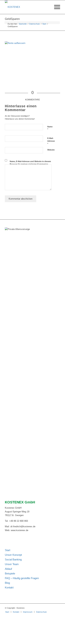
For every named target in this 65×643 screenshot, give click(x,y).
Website (51, 150)
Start (7, 550)
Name (50, 128)
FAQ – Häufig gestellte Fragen (22, 578)
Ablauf (8, 568)
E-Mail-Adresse (51, 141)
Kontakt (9, 587)
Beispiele (10, 573)
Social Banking (13, 559)
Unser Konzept (13, 554)
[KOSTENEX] (27, 7)
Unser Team (12, 564)
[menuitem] (55, 7)
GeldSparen (12, 18)
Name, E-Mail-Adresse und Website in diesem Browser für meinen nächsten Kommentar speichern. (30, 164)
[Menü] (55, 7)
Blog (7, 582)
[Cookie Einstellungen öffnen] (26, 641)
